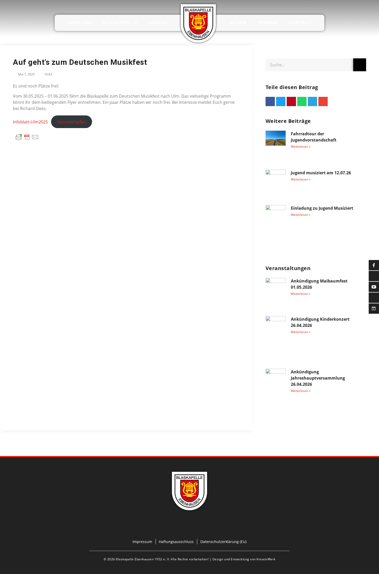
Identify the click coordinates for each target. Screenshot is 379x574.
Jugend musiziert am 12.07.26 (321, 173)
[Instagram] (175, 526)
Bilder (238, 22)
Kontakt (300, 22)
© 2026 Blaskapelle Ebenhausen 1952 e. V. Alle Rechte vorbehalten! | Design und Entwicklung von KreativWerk (190, 559)
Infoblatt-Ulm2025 (30, 122)
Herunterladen (71, 122)
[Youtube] (189, 526)
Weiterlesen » (300, 146)
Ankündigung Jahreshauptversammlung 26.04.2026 (318, 378)
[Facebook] (161, 526)
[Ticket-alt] (203, 526)
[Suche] (359, 64)
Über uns (80, 22)
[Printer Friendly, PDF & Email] (27, 136)
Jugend (157, 22)
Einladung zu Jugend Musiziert (322, 208)
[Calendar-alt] (217, 526)
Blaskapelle (120, 22)
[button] (270, 101)
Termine (267, 22)
